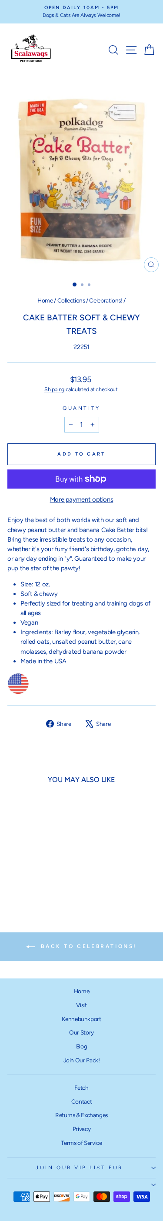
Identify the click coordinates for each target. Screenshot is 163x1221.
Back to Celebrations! (87, 946)
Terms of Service (81, 1142)
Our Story (81, 1032)
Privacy (81, 1128)
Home (45, 300)
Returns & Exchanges (81, 1114)
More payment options (81, 499)
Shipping (54, 389)
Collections (71, 300)
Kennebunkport (81, 1018)
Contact (81, 1101)
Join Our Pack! (81, 1060)
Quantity (81, 408)
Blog (81, 1046)
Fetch (81, 1087)
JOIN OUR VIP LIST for (79, 1167)
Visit (81, 1004)
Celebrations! (105, 300)
